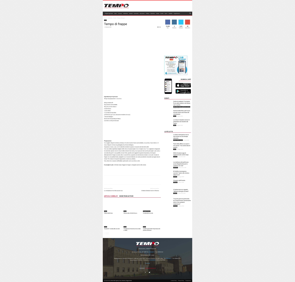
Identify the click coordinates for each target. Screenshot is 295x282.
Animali (131, 13)
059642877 (151, 252)
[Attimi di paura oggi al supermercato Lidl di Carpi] (168, 155)
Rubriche (153, 13)
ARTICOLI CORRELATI (111, 196)
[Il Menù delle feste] (113, 206)
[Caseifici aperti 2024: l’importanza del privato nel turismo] (152, 221)
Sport (166, 13)
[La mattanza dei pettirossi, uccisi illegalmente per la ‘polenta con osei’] (168, 164)
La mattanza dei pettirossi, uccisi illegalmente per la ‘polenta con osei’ (181, 163)
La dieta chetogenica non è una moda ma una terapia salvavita (181, 136)
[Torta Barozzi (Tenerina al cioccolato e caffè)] (132, 221)
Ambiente (125, 13)
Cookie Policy (174, 280)
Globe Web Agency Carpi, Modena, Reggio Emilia (121, 280)
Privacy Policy (181, 280)
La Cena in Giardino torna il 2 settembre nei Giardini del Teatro (181, 121)
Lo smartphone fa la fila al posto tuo (113, 190)
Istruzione (142, 13)
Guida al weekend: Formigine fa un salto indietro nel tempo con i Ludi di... (181, 103)
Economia (136, 13)
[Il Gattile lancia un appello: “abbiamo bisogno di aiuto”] (168, 192)
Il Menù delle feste (108, 213)
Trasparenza (188, 280)
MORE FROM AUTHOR (126, 196)
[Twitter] (149, 272)
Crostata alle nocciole (148, 213)
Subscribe (187, 20)
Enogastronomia (146, 211)
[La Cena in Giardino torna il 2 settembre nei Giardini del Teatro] (168, 122)
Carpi (115, 13)
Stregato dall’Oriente (179, 180)
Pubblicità (147, 263)
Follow (174, 20)
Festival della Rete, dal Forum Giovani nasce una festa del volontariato (181, 112)
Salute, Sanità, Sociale (178, 140)
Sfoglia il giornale (109, 13)
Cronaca (120, 13)
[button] (190, 13)
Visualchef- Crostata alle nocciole (112, 228)
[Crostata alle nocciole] (152, 206)
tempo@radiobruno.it (150, 268)
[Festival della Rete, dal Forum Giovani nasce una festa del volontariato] (168, 113)
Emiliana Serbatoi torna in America (150, 190)
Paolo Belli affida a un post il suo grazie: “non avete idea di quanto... (181, 145)
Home (105, 18)
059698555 (152, 260)
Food (115, 18)
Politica (147, 13)
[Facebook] (145, 272)
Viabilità (170, 13)
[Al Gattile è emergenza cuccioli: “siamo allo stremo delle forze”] (168, 173)
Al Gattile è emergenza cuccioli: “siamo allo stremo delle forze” (181, 173)
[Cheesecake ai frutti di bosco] (132, 206)
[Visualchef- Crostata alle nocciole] (113, 221)
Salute (157, 13)
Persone (175, 182)
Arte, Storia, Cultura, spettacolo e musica (182, 106)
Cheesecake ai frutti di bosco (130, 213)
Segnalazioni (177, 13)
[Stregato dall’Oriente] (168, 183)
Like (168, 20)
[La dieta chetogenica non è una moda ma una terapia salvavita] (168, 137)
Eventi (161, 13)
